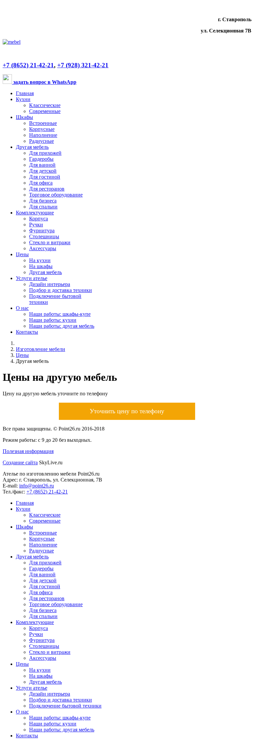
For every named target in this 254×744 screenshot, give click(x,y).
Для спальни (43, 206)
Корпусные (42, 129)
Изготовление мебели (40, 349)
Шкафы (24, 117)
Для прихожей (45, 153)
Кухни (23, 99)
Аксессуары (42, 248)
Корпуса (38, 218)
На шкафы (41, 266)
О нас (22, 308)
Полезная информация (28, 451)
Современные (45, 111)
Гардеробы (41, 159)
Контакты (27, 332)
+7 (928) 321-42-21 (82, 65)
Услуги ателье (31, 278)
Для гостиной (44, 177)
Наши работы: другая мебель (61, 326)
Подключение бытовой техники (65, 706)
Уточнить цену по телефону (127, 411)
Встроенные (43, 123)
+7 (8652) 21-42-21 (28, 65)
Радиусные (41, 141)
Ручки (36, 224)
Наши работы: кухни (52, 320)
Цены (22, 254)
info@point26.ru (36, 485)
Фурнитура (42, 230)
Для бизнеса (43, 200)
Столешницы (44, 236)
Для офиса (41, 183)
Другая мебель (32, 147)
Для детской (43, 171)
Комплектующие (35, 212)
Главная (25, 93)
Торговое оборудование (56, 195)
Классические (45, 105)
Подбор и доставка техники (60, 290)
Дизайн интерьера (49, 284)
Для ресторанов (46, 189)
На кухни (40, 260)
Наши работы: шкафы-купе (60, 314)
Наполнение (43, 135)
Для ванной (42, 165)
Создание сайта (20, 462)
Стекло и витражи (49, 242)
